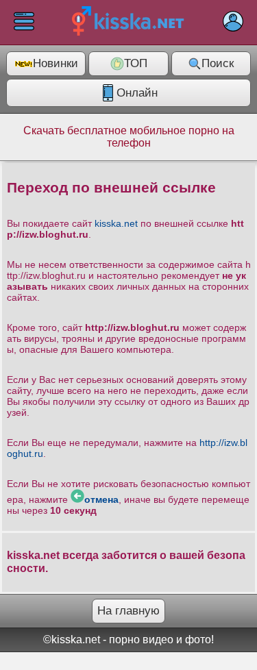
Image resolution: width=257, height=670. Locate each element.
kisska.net (116, 223)
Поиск (217, 63)
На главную (128, 610)
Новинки (55, 63)
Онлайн (137, 92)
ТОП (135, 63)
